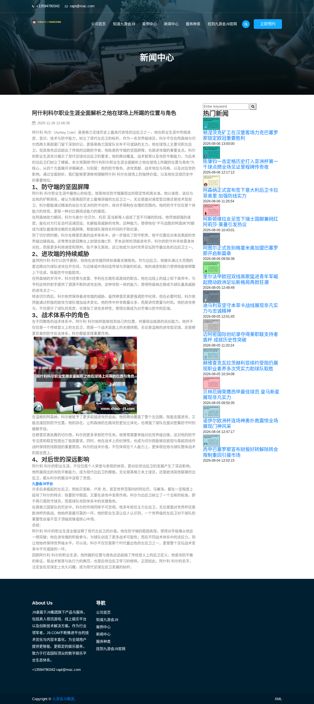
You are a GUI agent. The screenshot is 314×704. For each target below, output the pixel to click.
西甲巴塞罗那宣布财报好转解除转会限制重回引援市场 (240, 452)
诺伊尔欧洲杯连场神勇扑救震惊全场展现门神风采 (240, 423)
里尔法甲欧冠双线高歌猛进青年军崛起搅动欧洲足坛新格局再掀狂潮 (240, 279)
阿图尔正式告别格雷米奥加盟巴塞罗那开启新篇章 (240, 250)
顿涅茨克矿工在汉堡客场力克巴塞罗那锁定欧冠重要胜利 (240, 135)
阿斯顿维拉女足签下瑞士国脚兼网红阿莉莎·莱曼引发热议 (240, 221)
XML (278, 699)
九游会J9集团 (63, 699)
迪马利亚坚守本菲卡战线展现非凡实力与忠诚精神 (240, 308)
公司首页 (98, 24)
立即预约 (268, 24)
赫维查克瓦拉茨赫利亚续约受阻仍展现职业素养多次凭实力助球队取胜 (240, 365)
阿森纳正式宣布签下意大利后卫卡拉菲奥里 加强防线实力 (240, 192)
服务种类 (193, 24)
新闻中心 (171, 24)
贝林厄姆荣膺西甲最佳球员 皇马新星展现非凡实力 (241, 394)
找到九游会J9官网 (222, 24)
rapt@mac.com (82, 6)
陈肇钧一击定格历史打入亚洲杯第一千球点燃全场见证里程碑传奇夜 (240, 164)
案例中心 (149, 24)
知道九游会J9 (124, 24)
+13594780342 (48, 6)
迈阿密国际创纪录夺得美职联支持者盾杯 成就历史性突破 (240, 337)
